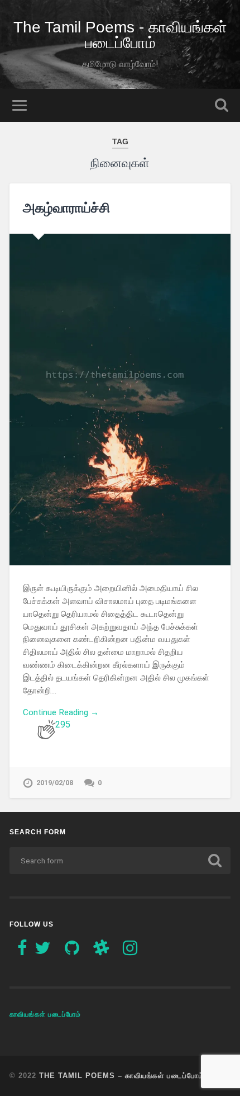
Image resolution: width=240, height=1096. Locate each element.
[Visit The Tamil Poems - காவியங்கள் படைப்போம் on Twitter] (42, 951)
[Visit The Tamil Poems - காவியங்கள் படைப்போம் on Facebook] (22, 951)
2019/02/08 (54, 782)
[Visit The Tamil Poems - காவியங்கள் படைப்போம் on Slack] (101, 951)
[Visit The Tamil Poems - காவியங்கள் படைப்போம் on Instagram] (130, 951)
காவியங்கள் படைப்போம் (45, 1014)
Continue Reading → (61, 712)
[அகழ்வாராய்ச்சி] (120, 400)
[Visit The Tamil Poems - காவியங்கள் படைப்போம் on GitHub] (72, 951)
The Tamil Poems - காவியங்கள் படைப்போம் (120, 34)
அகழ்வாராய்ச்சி (66, 207)
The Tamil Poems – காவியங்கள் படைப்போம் (121, 1075)
